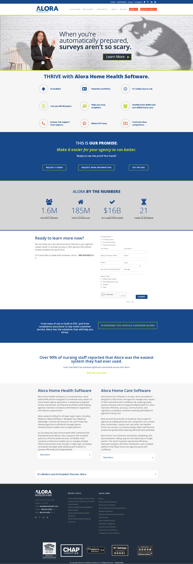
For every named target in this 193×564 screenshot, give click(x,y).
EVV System (103, 517)
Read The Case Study (96, 372)
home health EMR (66, 432)
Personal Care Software (108, 530)
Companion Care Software (109, 533)
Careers (130, 2)
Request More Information (96, 167)
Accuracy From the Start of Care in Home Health (81, 502)
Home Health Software (108, 502)
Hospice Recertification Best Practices (79, 514)
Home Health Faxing (107, 521)
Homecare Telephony (107, 524)
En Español (138, 2)
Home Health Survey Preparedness (112, 508)
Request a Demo (54, 167)
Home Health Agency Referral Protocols (79, 520)
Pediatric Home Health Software (111, 514)
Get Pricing (138, 167)
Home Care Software (116, 435)
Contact (112, 2)
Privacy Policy (119, 563)
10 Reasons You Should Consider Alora (128, 325)
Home (101, 499)
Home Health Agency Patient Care (81, 498)
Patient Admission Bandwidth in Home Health (80, 508)
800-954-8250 (85, 255)
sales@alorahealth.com (49, 506)
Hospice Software (105, 511)
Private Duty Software (107, 527)
